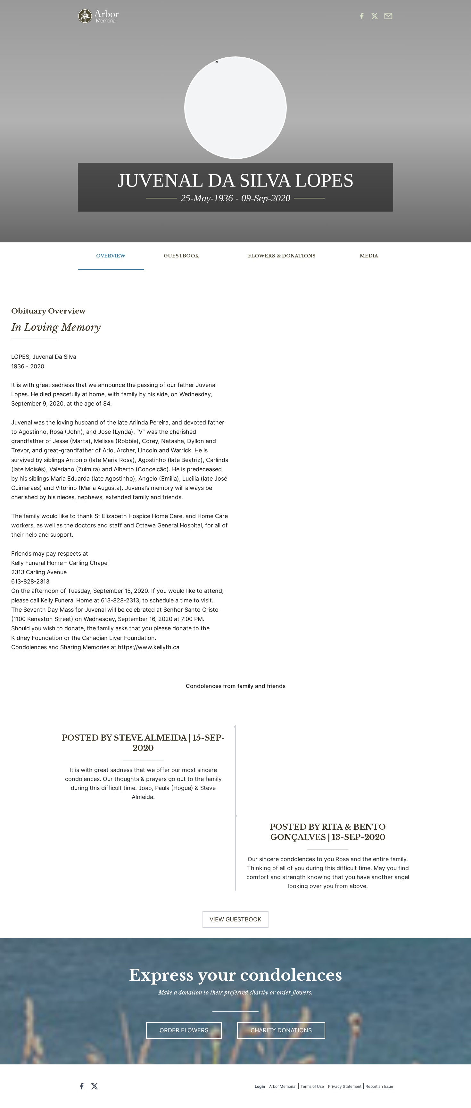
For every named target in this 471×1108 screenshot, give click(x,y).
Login (260, 1086)
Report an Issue (379, 1086)
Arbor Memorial (282, 1086)
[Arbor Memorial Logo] (98, 16)
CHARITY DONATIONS (281, 1030)
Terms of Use (312, 1086)
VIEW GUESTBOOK (235, 919)
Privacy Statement (344, 1086)
